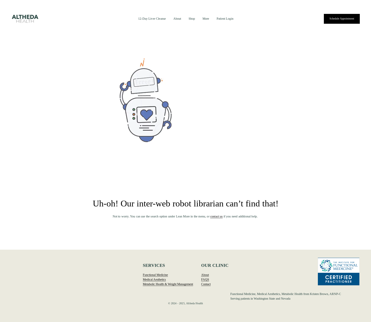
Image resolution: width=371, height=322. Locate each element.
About (177, 18)
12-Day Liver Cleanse (152, 18)
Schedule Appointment (341, 18)
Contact (206, 284)
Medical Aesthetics (154, 279)
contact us (216, 216)
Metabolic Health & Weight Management (168, 284)
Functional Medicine (155, 274)
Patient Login (225, 18)
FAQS (205, 279)
